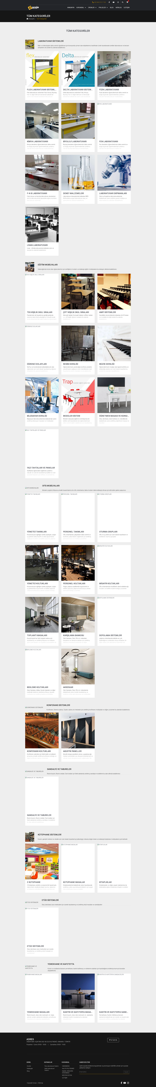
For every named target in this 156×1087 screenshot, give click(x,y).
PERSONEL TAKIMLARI (73, 532)
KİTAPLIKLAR (105, 882)
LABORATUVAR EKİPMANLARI (113, 193)
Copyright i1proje (32, 1083)
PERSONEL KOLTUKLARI (74, 583)
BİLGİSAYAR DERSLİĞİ (37, 416)
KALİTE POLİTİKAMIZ (68, 1068)
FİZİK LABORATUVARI (109, 89)
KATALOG (119, 7)
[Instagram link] (118, 2)
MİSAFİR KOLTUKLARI (109, 583)
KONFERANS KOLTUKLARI (39, 751)
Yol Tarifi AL (113, 1040)
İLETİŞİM (126, 7)
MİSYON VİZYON (67, 1075)
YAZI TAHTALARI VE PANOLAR (41, 468)
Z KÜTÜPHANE (33, 882)
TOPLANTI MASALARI (37, 635)
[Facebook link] (109, 2)
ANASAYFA (70, 7)
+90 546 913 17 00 (100, 2)
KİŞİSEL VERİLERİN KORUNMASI (67, 1072)
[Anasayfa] (33, 7)
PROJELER (102, 7)
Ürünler (29, 1066)
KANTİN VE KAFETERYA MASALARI (79, 1012)
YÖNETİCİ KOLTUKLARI (37, 583)
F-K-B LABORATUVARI (37, 193)
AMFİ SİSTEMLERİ (107, 312)
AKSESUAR (68, 687)
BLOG (111, 7)
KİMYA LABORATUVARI (37, 141)
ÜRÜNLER (91, 7)
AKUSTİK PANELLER (72, 751)
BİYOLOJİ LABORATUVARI (75, 141)
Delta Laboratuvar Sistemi (50, 1069)
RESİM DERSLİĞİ (70, 364)
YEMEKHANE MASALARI (38, 1012)
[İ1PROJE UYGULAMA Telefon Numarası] (113, 1045)
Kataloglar (30, 1068)
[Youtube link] (113, 2)
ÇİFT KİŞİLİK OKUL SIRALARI (76, 312)
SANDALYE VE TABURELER (39, 815)
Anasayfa (31, 19)
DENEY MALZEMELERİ (73, 193)
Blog (28, 1071)
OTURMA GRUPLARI (108, 532)
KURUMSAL (80, 7)
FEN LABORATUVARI (108, 141)
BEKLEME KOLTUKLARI (37, 687)
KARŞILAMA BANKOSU (73, 635)
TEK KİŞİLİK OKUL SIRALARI (39, 312)
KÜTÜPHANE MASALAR (74, 882)
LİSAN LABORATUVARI (37, 245)
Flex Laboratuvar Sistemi (51, 1066)
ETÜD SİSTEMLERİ (35, 946)
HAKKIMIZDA (66, 1066)
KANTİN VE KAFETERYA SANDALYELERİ (117, 1012)
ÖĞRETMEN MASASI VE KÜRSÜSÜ (114, 416)
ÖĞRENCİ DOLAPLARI (37, 364)
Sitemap (40, 1083)
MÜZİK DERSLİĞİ (106, 364)
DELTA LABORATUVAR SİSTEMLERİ (79, 89)
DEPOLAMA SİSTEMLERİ (110, 635)
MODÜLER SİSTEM (71, 416)
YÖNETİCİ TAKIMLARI (37, 532)
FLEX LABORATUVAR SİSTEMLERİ (42, 89)
